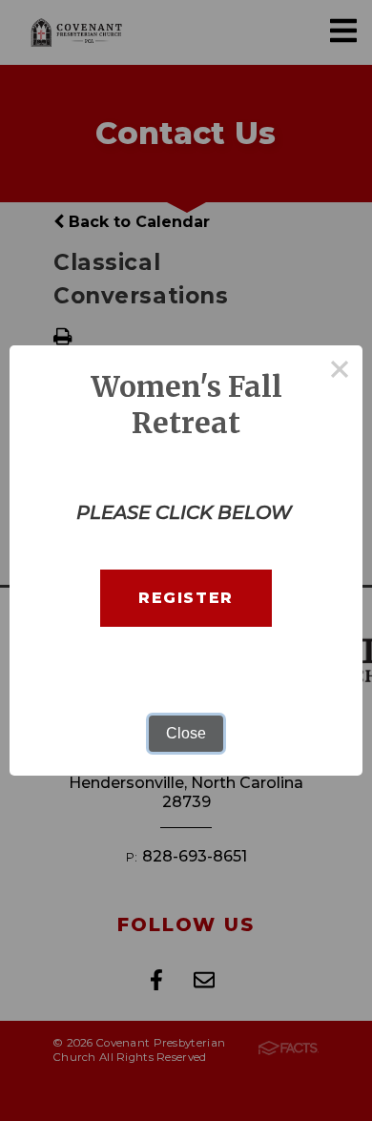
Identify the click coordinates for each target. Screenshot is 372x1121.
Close (186, 733)
